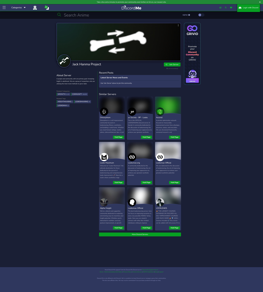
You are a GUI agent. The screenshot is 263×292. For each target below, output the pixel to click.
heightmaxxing (65, 101)
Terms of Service (137, 272)
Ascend (159, 117)
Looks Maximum (107, 162)
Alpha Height (105, 208)
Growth (63, 94)
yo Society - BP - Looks (138, 117)
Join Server (173, 64)
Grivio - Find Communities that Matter (111, 272)
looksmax (63, 105)
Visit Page (118, 137)
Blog (156, 272)
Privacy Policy (127, 272)
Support (161, 272)
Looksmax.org (134, 162)
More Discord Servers (140, 234)
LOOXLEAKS (161, 208)
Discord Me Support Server (150, 270)
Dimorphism (105, 117)
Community (79, 94)
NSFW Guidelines (148, 272)
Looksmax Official (163, 162)
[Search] (59, 14)
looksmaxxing (82, 101)
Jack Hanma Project (87, 64)
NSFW (185, 15)
